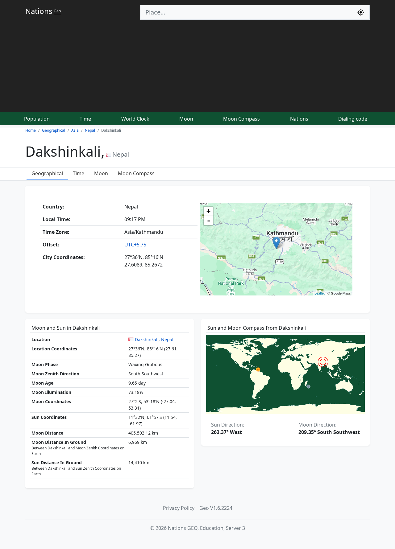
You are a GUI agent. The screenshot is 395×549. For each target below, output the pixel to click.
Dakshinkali (147, 339)
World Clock (135, 118)
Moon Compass (241, 118)
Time (85, 118)
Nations (299, 118)
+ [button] (208, 211)
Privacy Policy (178, 508)
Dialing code (352, 118)
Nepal (167, 339)
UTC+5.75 (135, 244)
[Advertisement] (197, 66)
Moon (186, 118)
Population (37, 118)
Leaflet (319, 293)
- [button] (208, 220)
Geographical (47, 173)
